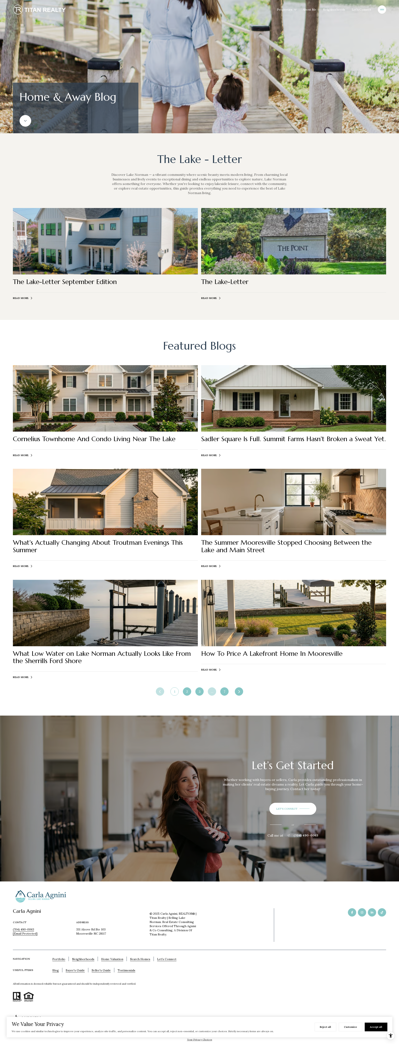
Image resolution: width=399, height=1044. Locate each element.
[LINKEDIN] (372, 912)
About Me (309, 9)
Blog (55, 970)
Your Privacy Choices (199, 1039)
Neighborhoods (334, 9)
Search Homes (140, 959)
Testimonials (126, 970)
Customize (350, 1026)
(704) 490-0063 (306, 835)
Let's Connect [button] (166, 959)
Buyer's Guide (75, 970)
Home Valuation (112, 959)
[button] (292, 809)
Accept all (376, 1026)
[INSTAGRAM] (362, 912)
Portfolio (58, 959)
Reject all (325, 1026)
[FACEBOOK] (352, 912)
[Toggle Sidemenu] (382, 9)
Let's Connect (361, 9)
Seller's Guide (101, 970)
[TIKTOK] (382, 912)
